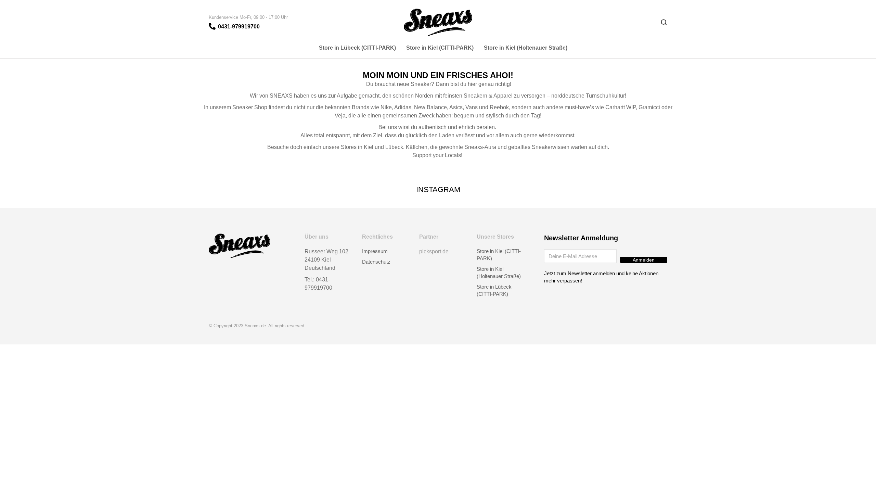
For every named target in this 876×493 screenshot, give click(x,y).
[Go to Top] (866, 483)
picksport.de (434, 251)
